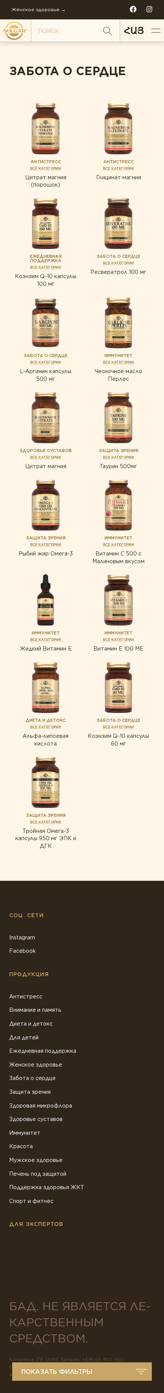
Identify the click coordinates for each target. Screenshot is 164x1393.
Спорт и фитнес (31, 1201)
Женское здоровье (35, 1065)
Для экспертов (36, 1224)
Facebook (22, 951)
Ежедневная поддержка (42, 1051)
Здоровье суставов (36, 1119)
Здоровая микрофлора (40, 1106)
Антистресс (25, 996)
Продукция (29, 974)
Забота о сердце (32, 1078)
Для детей (24, 1037)
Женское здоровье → (38, 9)
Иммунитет (24, 1133)
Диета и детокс (31, 1024)
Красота (21, 1146)
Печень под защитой (37, 1174)
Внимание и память (35, 1010)
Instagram (22, 937)
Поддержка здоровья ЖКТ (46, 1187)
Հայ (134, 30)
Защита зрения (30, 1092)
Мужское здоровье (36, 1160)
